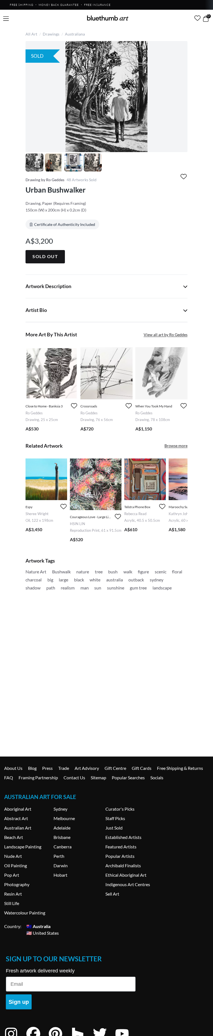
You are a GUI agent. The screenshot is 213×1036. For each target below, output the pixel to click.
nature (82, 571)
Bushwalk (61, 571)
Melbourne (64, 818)
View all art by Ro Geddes (165, 334)
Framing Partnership (38, 777)
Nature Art (36, 571)
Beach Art (13, 837)
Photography (16, 884)
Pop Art (11, 875)
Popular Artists (120, 856)
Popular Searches (128, 777)
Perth (59, 856)
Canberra (63, 846)
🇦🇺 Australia (38, 926)
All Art (31, 34)
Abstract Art (16, 818)
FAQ (8, 777)
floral (177, 571)
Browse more (175, 445)
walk (127, 571)
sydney (156, 579)
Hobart (60, 875)
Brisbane (62, 837)
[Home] (108, 18)
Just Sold (114, 827)
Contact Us (74, 777)
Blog (32, 768)
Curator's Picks (120, 808)
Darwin (61, 865)
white (95, 579)
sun (97, 587)
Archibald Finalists (123, 865)
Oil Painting (15, 865)
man (84, 587)
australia (114, 579)
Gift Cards (141, 768)
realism (68, 587)
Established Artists (123, 837)
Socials (156, 777)
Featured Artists (120, 846)
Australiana (75, 34)
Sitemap (98, 777)
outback (136, 579)
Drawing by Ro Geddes (45, 179)
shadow (33, 587)
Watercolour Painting (24, 912)
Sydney (60, 808)
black (79, 579)
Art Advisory (87, 768)
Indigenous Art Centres (127, 884)
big (50, 579)
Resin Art (13, 893)
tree (99, 571)
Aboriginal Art (17, 808)
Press (47, 768)
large (63, 579)
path (50, 587)
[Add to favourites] (183, 176)
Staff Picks (115, 818)
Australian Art (17, 827)
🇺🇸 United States (42, 933)
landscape (162, 587)
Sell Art (112, 893)
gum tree (138, 587)
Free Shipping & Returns (180, 768)
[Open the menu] (6, 19)
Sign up (19, 1002)
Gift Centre (115, 768)
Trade (63, 768)
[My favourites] (197, 18)
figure (143, 571)
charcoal (34, 579)
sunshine (115, 587)
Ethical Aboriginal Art (125, 875)
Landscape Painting (22, 846)
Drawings (51, 34)
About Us (13, 768)
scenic (160, 571)
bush (113, 571)
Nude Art (13, 856)
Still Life (11, 903)
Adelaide (62, 827)
